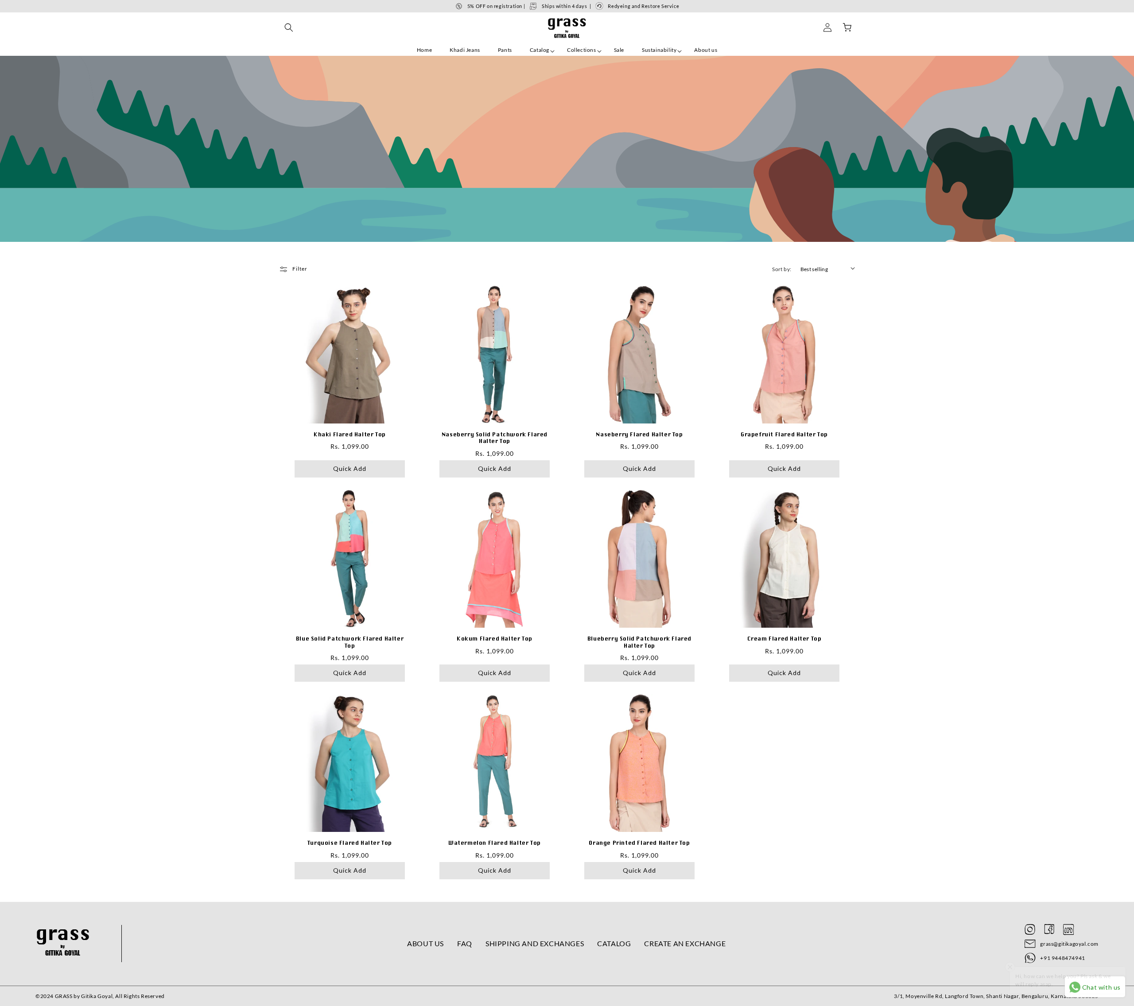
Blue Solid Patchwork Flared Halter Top (350, 642)
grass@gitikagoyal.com (1069, 943)
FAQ (464, 943)
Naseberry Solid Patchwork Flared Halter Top (495, 438)
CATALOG (614, 943)
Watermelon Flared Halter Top (494, 842)
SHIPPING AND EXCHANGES (534, 943)
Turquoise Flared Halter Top (349, 842)
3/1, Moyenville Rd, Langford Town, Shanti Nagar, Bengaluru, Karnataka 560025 (996, 996)
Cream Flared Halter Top (784, 638)
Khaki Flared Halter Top (350, 434)
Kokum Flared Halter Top (494, 638)
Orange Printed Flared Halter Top (639, 842)
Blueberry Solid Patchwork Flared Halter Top (639, 642)
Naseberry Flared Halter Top (639, 434)
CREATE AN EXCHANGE (685, 943)
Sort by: (781, 269)
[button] (289, 27)
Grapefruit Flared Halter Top (784, 434)
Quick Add (349, 468)
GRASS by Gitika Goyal (84, 996)
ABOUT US (425, 943)
